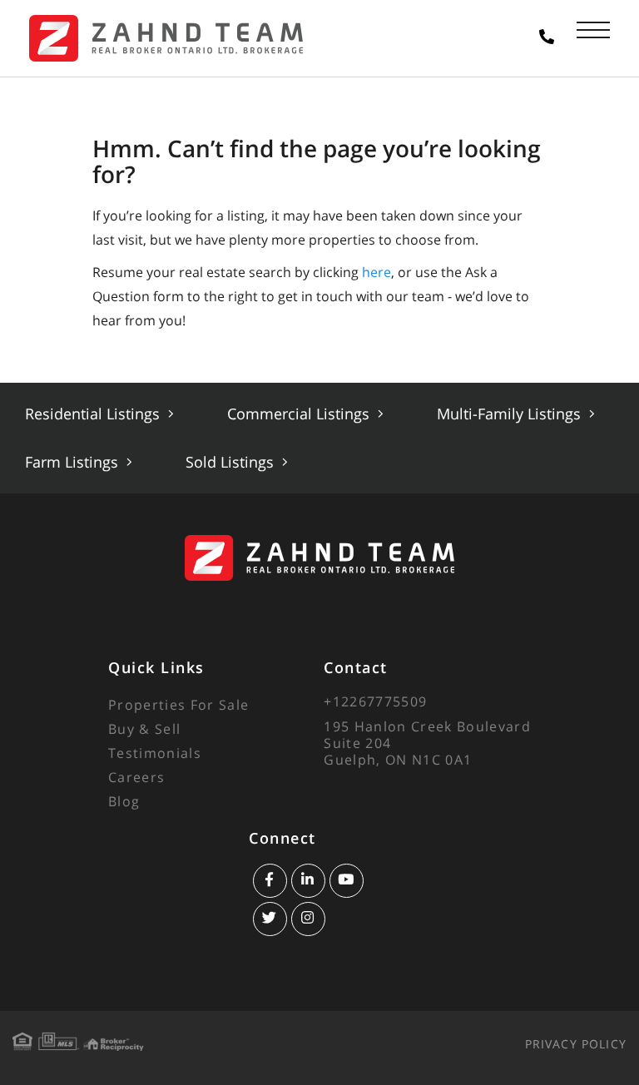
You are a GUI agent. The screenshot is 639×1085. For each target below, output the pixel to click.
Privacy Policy (576, 1044)
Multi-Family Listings (511, 414)
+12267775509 (375, 701)
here (376, 272)
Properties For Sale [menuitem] (178, 705)
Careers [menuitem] (136, 777)
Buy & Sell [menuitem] (144, 729)
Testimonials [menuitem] (154, 753)
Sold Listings (232, 462)
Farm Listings (73, 462)
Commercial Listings (300, 414)
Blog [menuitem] (124, 801)
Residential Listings (94, 414)
